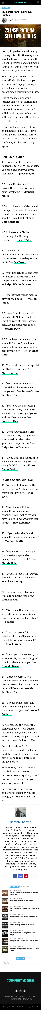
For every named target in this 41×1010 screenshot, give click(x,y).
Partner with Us (16, 999)
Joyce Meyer (26, 173)
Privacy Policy (27, 999)
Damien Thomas (15, 21)
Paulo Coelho (10, 469)
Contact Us (22, 996)
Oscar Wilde (24, 240)
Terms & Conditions (11, 996)
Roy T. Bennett (22, 522)
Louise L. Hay (10, 421)
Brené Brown (10, 599)
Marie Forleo (10, 373)
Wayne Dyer (12, 328)
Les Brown (20, 262)
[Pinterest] (26, 876)
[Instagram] (20, 876)
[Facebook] (15, 876)
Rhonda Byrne (10, 666)
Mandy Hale (9, 563)
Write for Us (32, 996)
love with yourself (28, 573)
